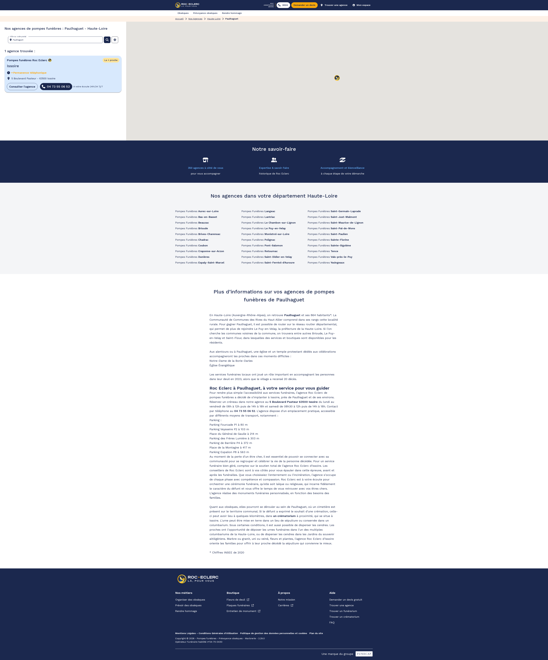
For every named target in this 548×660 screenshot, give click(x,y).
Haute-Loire (213, 18)
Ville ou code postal (18, 37)
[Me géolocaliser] (115, 40)
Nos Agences (195, 18)
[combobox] (56, 39)
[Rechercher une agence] (107, 40)
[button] (337, 78)
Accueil (179, 18)
